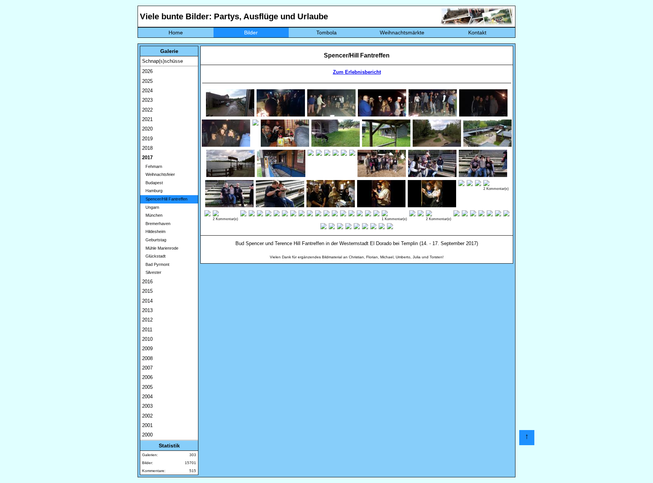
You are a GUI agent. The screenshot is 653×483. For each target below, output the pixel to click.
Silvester (151, 272)
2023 (147, 100)
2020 (147, 129)
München (152, 215)
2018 (147, 148)
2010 (147, 339)
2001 (147, 425)
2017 (147, 157)
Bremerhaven (156, 223)
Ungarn (150, 207)
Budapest (152, 182)
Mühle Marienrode (160, 248)
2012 (147, 320)
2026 (147, 71)
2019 (147, 138)
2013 (147, 310)
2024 (147, 90)
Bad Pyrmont (155, 264)
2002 (147, 416)
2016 (147, 281)
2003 (147, 406)
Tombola (326, 33)
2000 (147, 435)
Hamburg (152, 190)
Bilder (251, 33)
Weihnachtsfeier (158, 174)
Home (176, 33)
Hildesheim (154, 231)
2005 (147, 387)
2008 (147, 358)
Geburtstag (154, 240)
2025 (147, 81)
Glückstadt (154, 256)
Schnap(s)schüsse (162, 61)
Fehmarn (152, 166)
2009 (147, 348)
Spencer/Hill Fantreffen (164, 199)
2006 (147, 377)
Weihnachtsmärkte (402, 33)
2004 (147, 396)
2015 (147, 291)
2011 (147, 329)
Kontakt (477, 33)
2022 (147, 110)
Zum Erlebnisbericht (357, 72)
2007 (147, 368)
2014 (147, 301)
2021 (147, 119)
